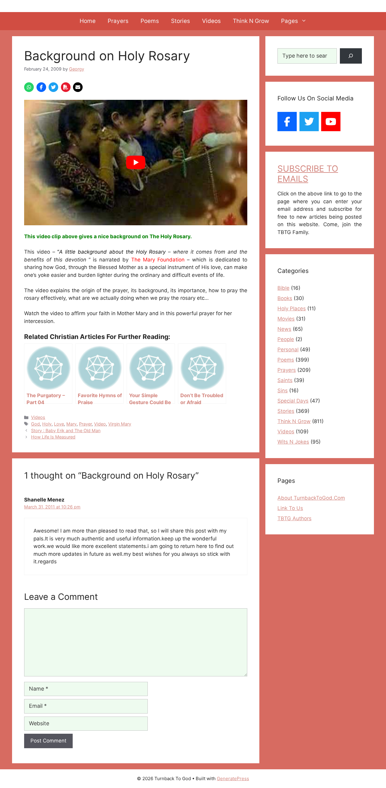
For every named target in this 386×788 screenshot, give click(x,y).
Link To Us (290, 508)
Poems (150, 20)
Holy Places (291, 308)
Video (100, 423)
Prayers (118, 20)
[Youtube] (330, 121)
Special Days (292, 401)
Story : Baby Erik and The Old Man (65, 430)
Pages (289, 20)
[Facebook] (287, 121)
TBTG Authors (294, 518)
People (285, 339)
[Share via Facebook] (41, 87)
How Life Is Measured (53, 436)
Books (284, 298)
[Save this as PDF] (66, 87)
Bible (283, 288)
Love (59, 423)
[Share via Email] (78, 87)
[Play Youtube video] (135, 162)
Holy (47, 423)
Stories (180, 20)
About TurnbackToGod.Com (311, 498)
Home (88, 20)
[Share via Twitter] (53, 87)
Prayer (85, 423)
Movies (286, 319)
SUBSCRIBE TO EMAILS (307, 173)
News (284, 329)
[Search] (351, 56)
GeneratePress (233, 778)
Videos (211, 20)
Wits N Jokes (293, 442)
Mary (71, 423)
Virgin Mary (119, 423)
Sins (282, 391)
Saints (285, 380)
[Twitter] (309, 121)
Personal (288, 350)
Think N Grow (251, 20)
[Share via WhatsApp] (29, 87)
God (35, 423)
